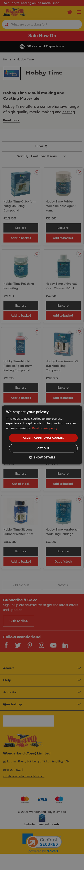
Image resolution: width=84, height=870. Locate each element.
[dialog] (42, 434)
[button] (42, 457)
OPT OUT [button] (43, 448)
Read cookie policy (44, 428)
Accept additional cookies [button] (43, 437)
